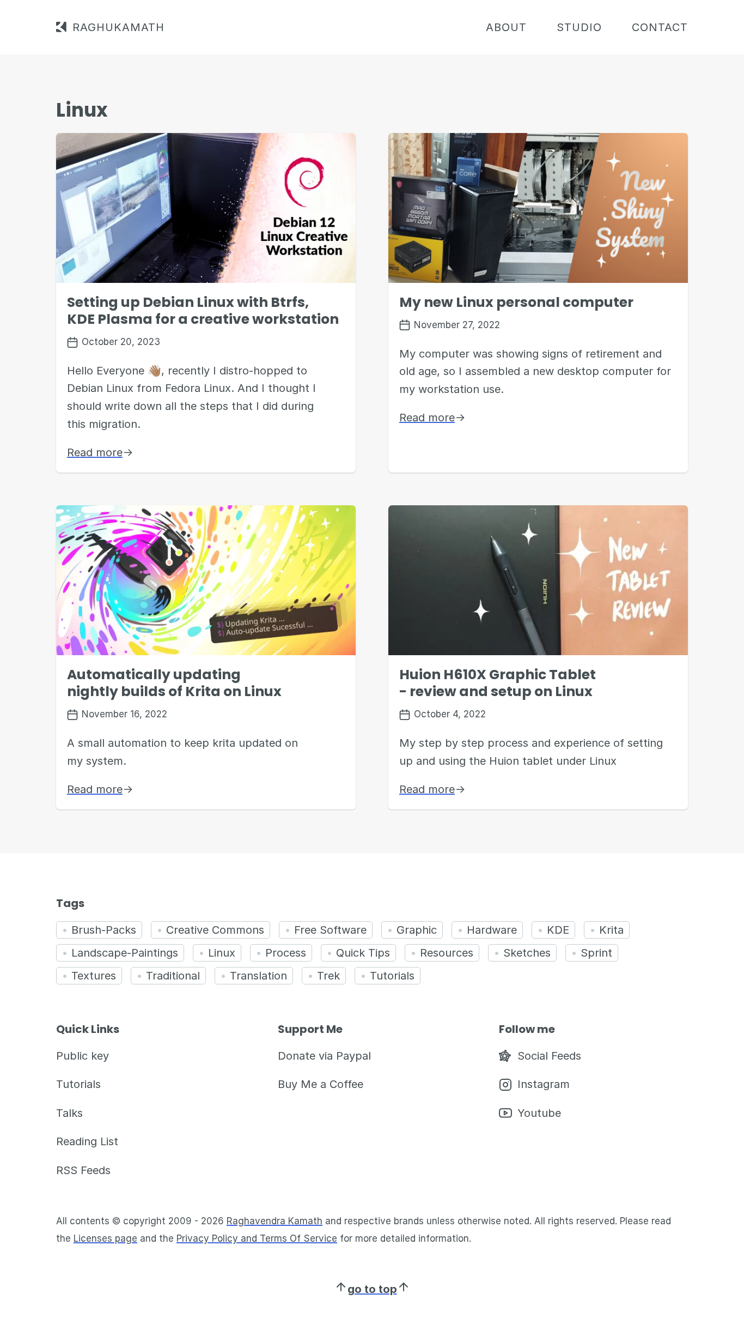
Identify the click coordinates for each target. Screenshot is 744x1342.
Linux (221, 952)
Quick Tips (363, 952)
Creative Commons (215, 929)
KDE (558, 929)
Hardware (492, 929)
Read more (100, 452)
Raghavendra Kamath (274, 1221)
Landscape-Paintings (124, 952)
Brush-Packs (103, 929)
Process (285, 952)
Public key (82, 1055)
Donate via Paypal (324, 1055)
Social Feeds (549, 1055)
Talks (69, 1113)
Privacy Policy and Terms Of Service (256, 1238)
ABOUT (506, 27)
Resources (446, 952)
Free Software (330, 929)
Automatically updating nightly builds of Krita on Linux (174, 683)
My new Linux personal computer (516, 302)
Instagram (543, 1084)
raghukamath (118, 27)
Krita (611, 929)
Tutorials (392, 975)
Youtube (539, 1113)
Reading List (87, 1141)
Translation (258, 975)
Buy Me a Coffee (320, 1084)
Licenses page (105, 1238)
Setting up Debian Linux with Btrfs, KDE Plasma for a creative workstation (203, 311)
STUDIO (579, 27)
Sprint (596, 952)
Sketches (527, 952)
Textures (93, 975)
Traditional (173, 975)
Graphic (417, 929)
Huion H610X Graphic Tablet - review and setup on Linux (497, 683)
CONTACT (660, 27)
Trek (328, 975)
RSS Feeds (83, 1170)
